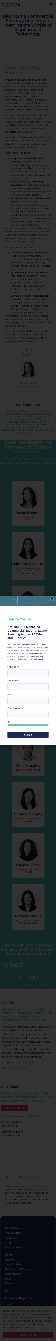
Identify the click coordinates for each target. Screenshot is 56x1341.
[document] (28, 670)
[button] (52, 600)
